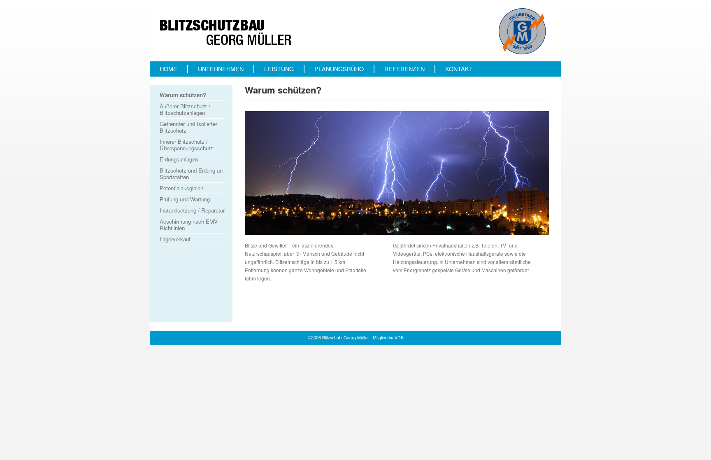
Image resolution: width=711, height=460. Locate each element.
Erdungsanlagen (179, 159)
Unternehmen (221, 69)
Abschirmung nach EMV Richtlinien (189, 224)
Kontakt (459, 69)
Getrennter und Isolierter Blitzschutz (188, 127)
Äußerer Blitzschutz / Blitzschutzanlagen (185, 109)
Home (168, 69)
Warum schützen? (183, 95)
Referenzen (404, 69)
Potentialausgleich (181, 188)
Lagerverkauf (175, 239)
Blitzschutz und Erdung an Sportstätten (191, 173)
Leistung (279, 69)
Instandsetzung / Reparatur (192, 210)
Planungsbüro (339, 69)
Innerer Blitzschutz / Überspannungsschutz (186, 145)
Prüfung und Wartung (185, 199)
